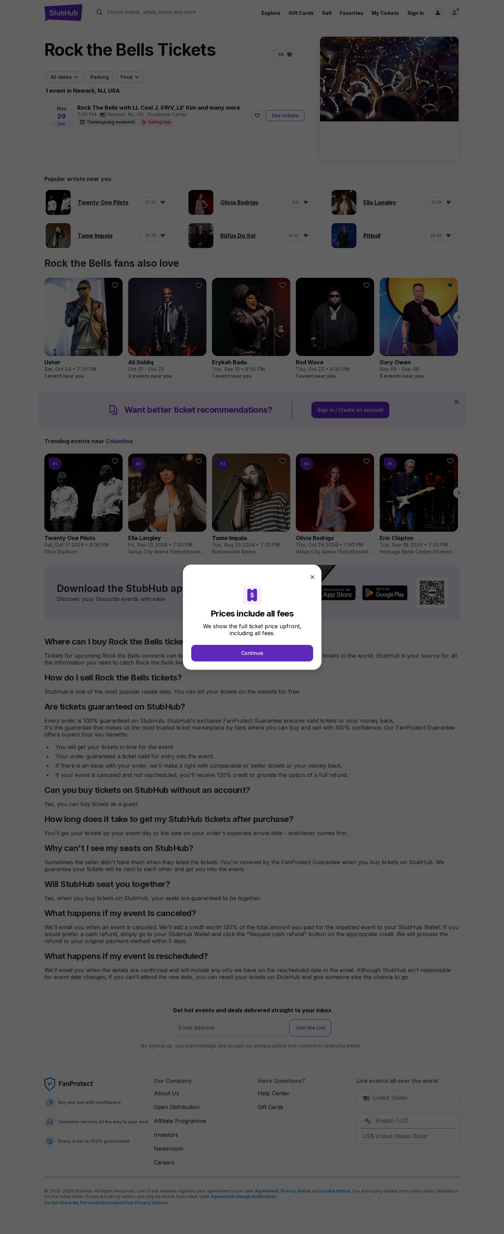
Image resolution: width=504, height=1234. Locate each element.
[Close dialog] (312, 577)
